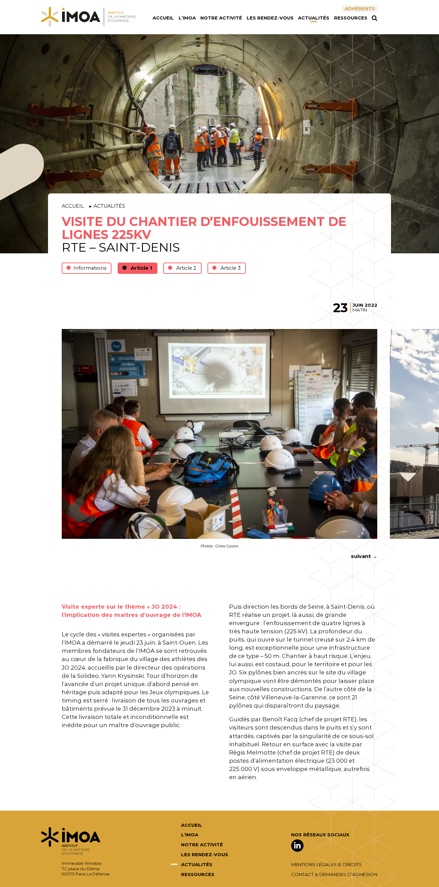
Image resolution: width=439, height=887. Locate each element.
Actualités (313, 18)
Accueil (163, 18)
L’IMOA (187, 18)
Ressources (350, 18)
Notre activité (221, 18)
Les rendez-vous (270, 18)
